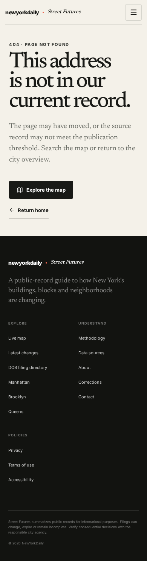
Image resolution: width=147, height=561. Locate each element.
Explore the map (46, 190)
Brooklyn (17, 396)
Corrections (90, 382)
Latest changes (23, 352)
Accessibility (21, 479)
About (84, 367)
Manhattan (19, 382)
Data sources (91, 352)
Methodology (91, 338)
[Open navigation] (133, 12)
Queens (15, 411)
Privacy (15, 450)
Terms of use (21, 465)
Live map (17, 338)
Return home (33, 210)
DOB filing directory (27, 367)
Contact (86, 396)
